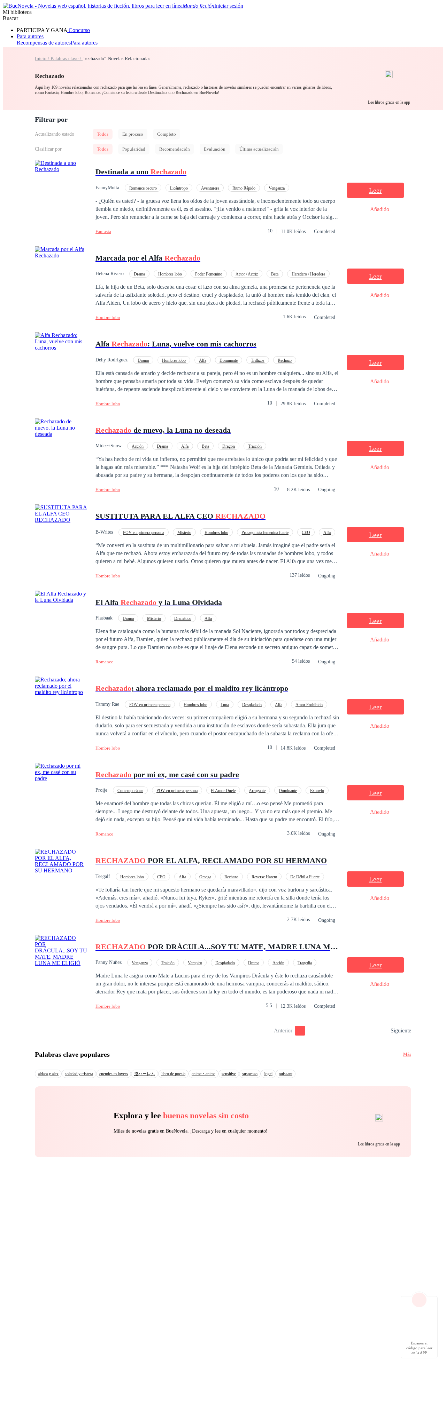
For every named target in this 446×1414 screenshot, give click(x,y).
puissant (285, 1073)
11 (383, 1031)
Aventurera (210, 188)
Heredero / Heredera (308, 274)
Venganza (277, 188)
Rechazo (285, 360)
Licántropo (179, 188)
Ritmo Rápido (243, 188)
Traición (255, 446)
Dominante (229, 360)
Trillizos (257, 360)
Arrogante (257, 790)
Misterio (184, 532)
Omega (205, 876)
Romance (104, 661)
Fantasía (103, 231)
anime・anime (203, 1073)
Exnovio (317, 790)
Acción (138, 446)
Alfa (202, 360)
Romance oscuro (143, 188)
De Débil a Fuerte (305, 876)
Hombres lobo (170, 274)
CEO (306, 532)
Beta (274, 274)
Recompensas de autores (44, 43)
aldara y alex (48, 1073)
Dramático (182, 618)
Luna (225, 704)
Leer (375, 190)
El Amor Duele (223, 790)
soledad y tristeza (79, 1073)
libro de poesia (173, 1073)
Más (407, 1054)
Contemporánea (130, 790)
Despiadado (252, 704)
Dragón (228, 446)
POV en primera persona (143, 532)
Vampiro (195, 962)
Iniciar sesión (228, 6)
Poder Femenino (208, 274)
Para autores (30, 36)
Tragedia (305, 962)
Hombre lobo (107, 317)
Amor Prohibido (309, 704)
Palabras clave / (67, 58)
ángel (268, 1073)
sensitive (229, 1073)
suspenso (249, 1073)
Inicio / (43, 58)
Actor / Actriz (247, 274)
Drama (139, 274)
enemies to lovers (113, 1073)
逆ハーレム (144, 1073)
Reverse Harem (264, 876)
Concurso (78, 30)
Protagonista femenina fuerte (265, 532)
